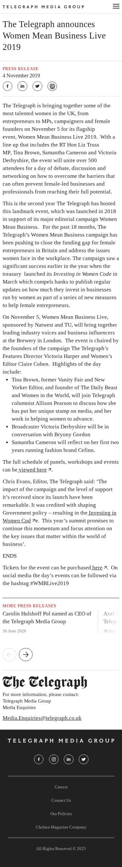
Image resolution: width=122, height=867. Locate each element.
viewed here (32, 470)
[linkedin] (22, 86)
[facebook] (7, 86)
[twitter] (37, 86)
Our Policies (61, 813)
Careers (61, 786)
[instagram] (54, 759)
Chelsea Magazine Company (61, 827)
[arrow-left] (9, 655)
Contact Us (61, 800)
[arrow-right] (26, 655)
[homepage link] (54, 7)
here (96, 568)
